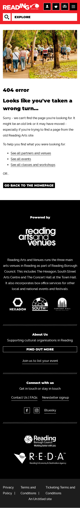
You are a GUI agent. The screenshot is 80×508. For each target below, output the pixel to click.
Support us (64, 6)
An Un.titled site (40, 499)
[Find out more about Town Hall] (62, 305)
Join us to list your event (40, 361)
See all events (21, 159)
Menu (73, 6)
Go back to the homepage (29, 185)
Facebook (27, 410)
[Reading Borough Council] (40, 441)
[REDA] (40, 458)
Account (47, 6)
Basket (56, 6)
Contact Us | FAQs (24, 397)
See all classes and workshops (33, 165)
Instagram (37, 410)
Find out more (40, 349)
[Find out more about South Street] (40, 305)
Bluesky (50, 410)
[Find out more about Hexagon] (18, 305)
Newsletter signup (55, 397)
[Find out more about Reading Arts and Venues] (40, 237)
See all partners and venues (31, 153)
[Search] (7, 17)
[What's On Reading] (21, 6)
